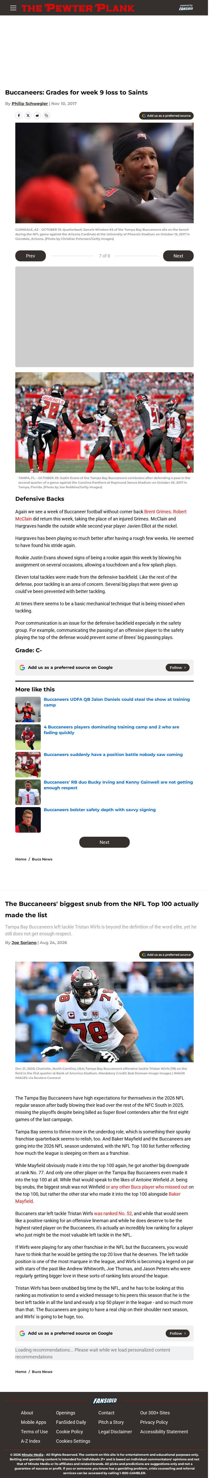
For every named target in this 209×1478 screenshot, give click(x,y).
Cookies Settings (73, 1441)
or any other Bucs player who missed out (147, 1187)
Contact (106, 1412)
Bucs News (42, 859)
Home (21, 859)
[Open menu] (13, 8)
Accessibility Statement (164, 1431)
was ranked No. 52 (113, 1213)
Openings (65, 1412)
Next (178, 256)
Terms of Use (34, 1431)
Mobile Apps (33, 1422)
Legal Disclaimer (115, 1431)
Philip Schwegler (30, 103)
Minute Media (32, 1455)
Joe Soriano (24, 942)
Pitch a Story (111, 1422)
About (27, 1412)
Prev (30, 256)
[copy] (46, 115)
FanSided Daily (71, 1422)
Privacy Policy (154, 1422)
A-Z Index (30, 1441)
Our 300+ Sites (155, 1412)
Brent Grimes (157, 511)
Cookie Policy (69, 1431)
